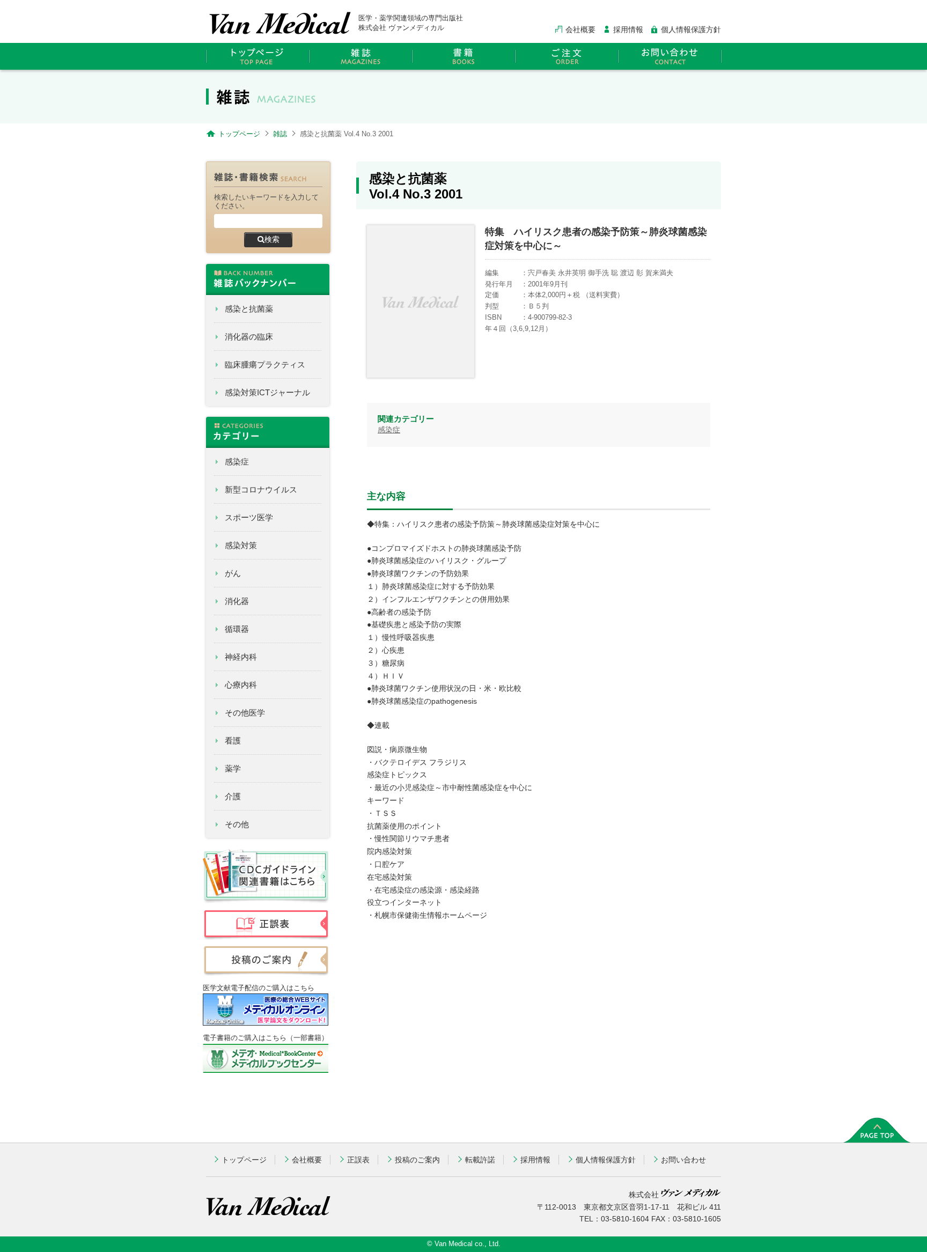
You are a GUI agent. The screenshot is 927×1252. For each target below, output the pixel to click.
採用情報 (628, 29)
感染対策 (241, 545)
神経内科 (241, 656)
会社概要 (580, 29)
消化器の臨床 (249, 336)
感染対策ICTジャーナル (267, 392)
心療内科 (241, 684)
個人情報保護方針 (691, 29)
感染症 (237, 461)
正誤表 (358, 1159)
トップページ (244, 1159)
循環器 (237, 629)
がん (233, 573)
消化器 (237, 601)
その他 (237, 824)
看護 (233, 740)
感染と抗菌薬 (249, 308)
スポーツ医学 (249, 517)
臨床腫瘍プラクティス (265, 364)
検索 (271, 239)
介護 (233, 796)
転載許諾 (480, 1159)
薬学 (233, 768)
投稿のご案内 (417, 1159)
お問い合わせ (683, 1159)
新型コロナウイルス (261, 489)
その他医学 (245, 712)
